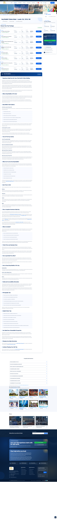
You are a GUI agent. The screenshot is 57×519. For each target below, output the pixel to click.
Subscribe (46, 433)
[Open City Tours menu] (26, 2)
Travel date (15, 30)
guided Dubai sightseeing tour (10, 181)
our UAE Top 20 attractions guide (19, 349)
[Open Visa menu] (39, 2)
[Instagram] (40, 476)
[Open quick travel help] (55, 517)
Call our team (50, 42)
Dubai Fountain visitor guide (20, 343)
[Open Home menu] (12, 2)
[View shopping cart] (49, 2)
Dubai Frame (6, 219)
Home (31, 480)
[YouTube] (42, 476)
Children (27, 35)
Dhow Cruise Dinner (31, 473)
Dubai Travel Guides (23, 474)
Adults (22, 35)
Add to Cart (39, 31)
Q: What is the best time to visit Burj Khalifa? (15, 371)
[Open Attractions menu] (17, 2)
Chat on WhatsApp (50, 40)
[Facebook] (39, 476)
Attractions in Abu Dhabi (23, 470)
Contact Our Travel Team (32, 474)
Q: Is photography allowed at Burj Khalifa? (15, 378)
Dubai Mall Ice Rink (23, 215)
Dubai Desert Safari (31, 469)
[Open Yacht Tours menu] (35, 2)
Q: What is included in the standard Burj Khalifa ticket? (16, 366)
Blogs (33, 480)
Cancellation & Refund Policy (38, 480)
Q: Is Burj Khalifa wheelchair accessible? (15, 380)
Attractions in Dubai (23, 469)
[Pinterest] (43, 476)
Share (46, 16)
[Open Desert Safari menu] (22, 2)
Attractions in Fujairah (23, 473)
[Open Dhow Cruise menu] (30, 2)
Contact (34, 480)
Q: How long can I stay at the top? (14, 373)
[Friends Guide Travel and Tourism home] (11, 468)
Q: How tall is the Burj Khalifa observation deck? (16, 364)
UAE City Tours (31, 470)
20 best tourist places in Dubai (11, 344)
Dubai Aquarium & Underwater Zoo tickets (15, 214)
